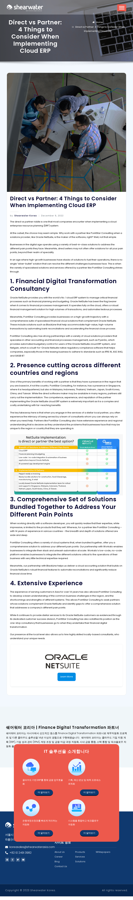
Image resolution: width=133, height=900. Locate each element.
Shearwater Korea (23, 215)
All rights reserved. (115, 890)
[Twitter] (18, 860)
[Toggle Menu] (122, 9)
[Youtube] (23, 860)
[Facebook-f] (12, 860)
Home (99, 22)
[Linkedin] (7, 860)
